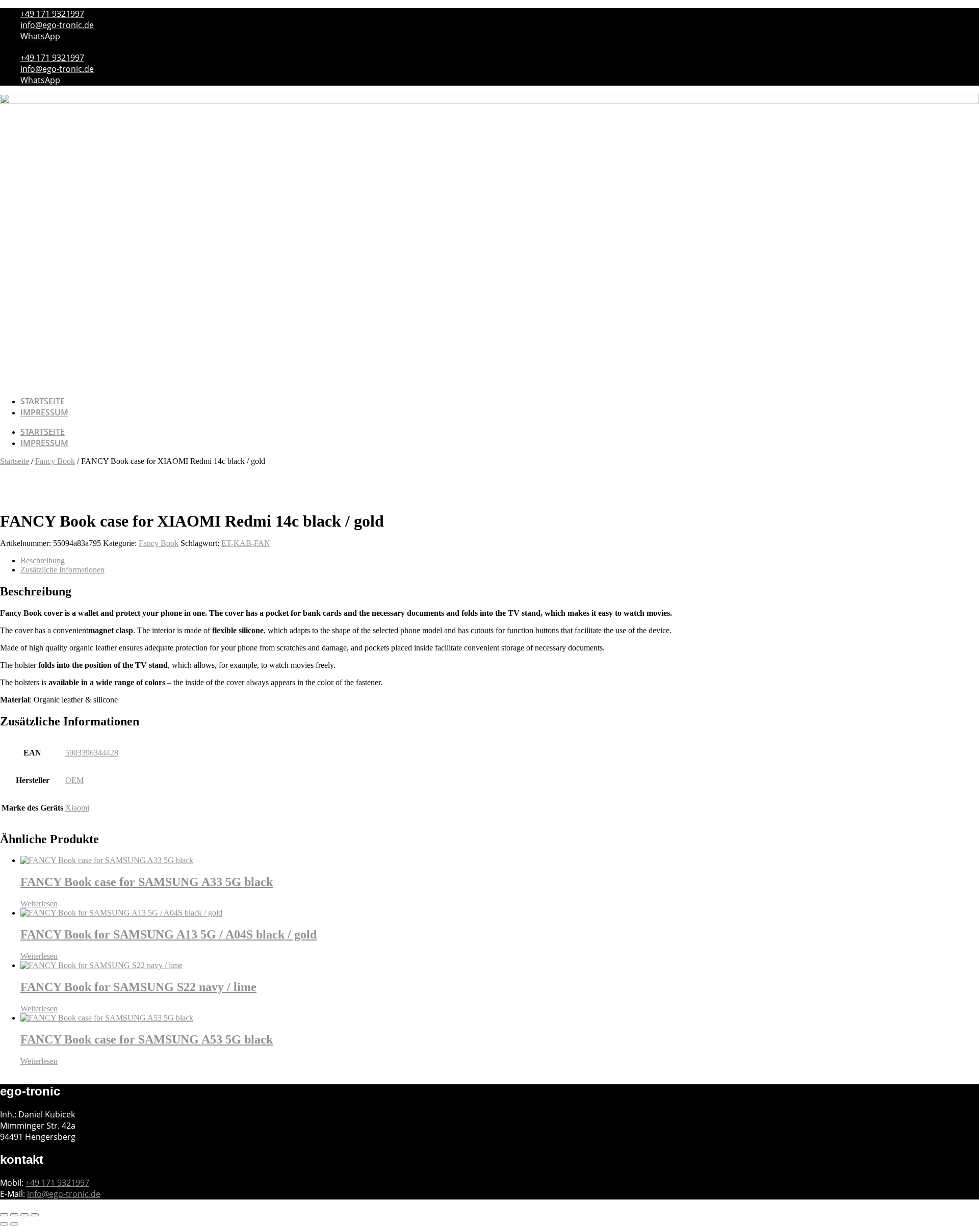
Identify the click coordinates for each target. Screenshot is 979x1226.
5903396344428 (91, 752)
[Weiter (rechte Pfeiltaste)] (14, 1223)
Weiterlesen (39, 903)
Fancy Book (55, 461)
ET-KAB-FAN (245, 543)
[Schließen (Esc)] (35, 1214)
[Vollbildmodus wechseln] (14, 1214)
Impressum (44, 412)
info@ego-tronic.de (63, 1193)
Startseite (42, 401)
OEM (74, 780)
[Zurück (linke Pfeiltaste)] (4, 1223)
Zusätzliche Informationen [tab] (62, 569)
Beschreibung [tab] (42, 560)
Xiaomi (77, 807)
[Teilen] (24, 1214)
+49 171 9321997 (57, 1182)
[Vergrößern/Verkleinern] (4, 1214)
